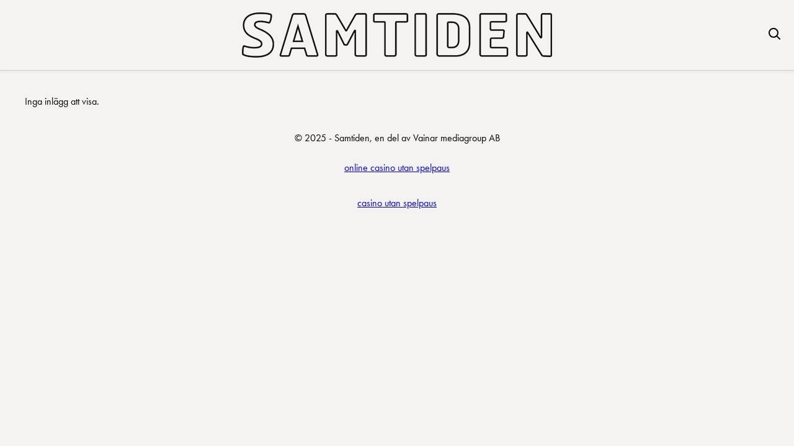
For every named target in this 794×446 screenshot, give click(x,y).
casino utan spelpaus (397, 203)
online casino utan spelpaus (397, 167)
